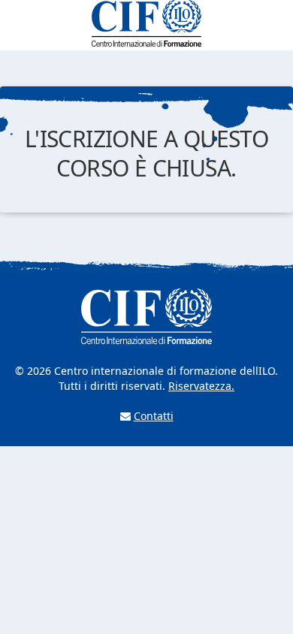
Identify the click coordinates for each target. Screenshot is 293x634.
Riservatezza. (201, 386)
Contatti (154, 416)
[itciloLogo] (146, 24)
